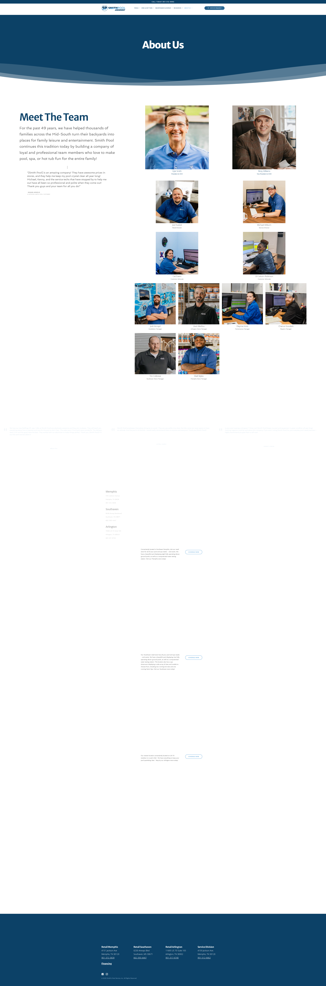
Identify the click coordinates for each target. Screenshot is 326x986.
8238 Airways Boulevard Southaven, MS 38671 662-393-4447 (114, 517)
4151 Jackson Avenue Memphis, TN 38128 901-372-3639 (113, 499)
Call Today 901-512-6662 (163, 2)
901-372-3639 (108, 958)
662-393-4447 (140, 958)
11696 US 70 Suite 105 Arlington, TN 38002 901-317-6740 (113, 534)
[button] (193, 552)
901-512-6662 (204, 958)
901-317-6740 (172, 958)
